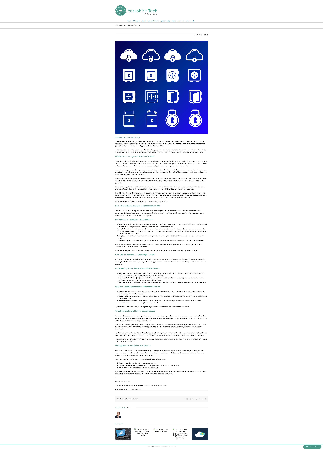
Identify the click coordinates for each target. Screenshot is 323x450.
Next (204, 35)
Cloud (132, 389)
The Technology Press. (159, 385)
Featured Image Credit (122, 381)
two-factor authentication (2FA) (178, 231)
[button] (193, 20)
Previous (199, 35)
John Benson (119, 389)
